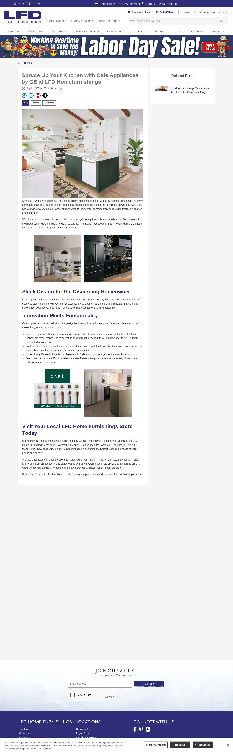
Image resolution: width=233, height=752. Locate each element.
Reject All (180, 744)
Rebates (150, 4)
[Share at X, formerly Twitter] (45, 95)
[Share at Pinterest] (38, 95)
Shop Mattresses (82, 20)
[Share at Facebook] (24, 95)
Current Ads (169, 4)
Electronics (60, 31)
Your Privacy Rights (156, 744)
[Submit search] (222, 21)
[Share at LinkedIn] (31, 95)
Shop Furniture (56, 20)
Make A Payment (128, 4)
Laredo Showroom (86, 737)
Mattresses (35, 31)
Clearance (140, 31)
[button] (19, 3)
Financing (105, 4)
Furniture (13, 31)
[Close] (227, 744)
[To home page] (23, 17)
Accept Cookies (202, 744)
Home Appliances (87, 31)
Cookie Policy (44, 749)
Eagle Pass (82, 733)
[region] (116, 745)
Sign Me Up (149, 683)
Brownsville (82, 728)
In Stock (160, 31)
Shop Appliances (109, 20)
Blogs (179, 31)
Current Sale (115, 31)
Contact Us (219, 31)
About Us (197, 31)
